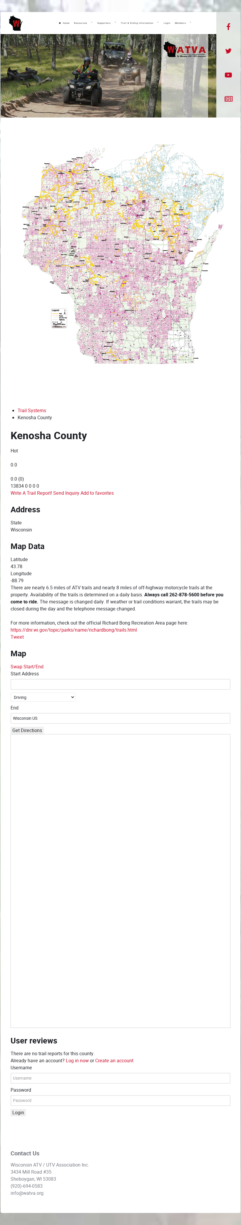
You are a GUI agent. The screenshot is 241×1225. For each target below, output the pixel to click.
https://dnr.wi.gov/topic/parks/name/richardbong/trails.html (74, 630)
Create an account (114, 1060)
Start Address (25, 673)
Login (18, 1112)
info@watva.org (27, 1193)
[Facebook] (228, 27)
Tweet (17, 637)
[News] (228, 99)
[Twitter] (228, 51)
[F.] (16, 23)
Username (21, 1067)
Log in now (77, 1060)
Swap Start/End (27, 666)
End (15, 707)
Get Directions (27, 730)
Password (21, 1090)
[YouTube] (228, 75)
